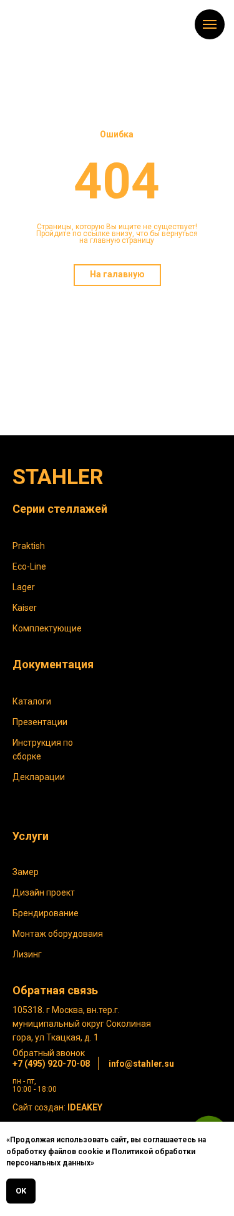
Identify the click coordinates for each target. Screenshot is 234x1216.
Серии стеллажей (59, 508)
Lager (23, 587)
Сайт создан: (57, 1107)
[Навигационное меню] (210, 24)
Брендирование (45, 913)
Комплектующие (47, 628)
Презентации (39, 722)
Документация (53, 664)
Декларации (38, 777)
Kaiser (24, 608)
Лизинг (27, 954)
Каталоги (31, 701)
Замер (25, 872)
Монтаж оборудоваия (57, 934)
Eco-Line (29, 566)
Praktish (28, 546)
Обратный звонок (48, 1053)
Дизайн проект (43, 892)
